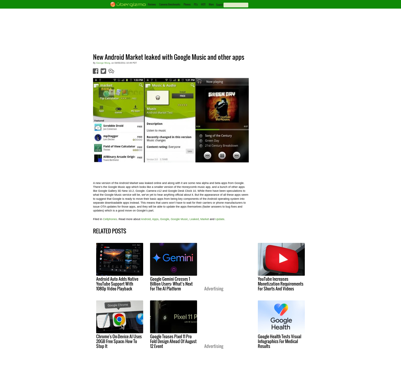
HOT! (203, 4)
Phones (187, 4)
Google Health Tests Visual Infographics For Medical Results (279, 341)
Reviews (152, 4)
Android (146, 219)
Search (219, 5)
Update (219, 219)
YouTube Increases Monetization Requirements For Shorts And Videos (280, 284)
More (211, 4)
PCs (196, 4)
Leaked (194, 219)
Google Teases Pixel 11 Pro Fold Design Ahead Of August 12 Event (173, 341)
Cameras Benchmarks (169, 4)
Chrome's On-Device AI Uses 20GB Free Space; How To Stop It (119, 341)
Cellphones (110, 219)
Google (164, 219)
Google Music (179, 219)
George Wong (103, 63)
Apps (155, 219)
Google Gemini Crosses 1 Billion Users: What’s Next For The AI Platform (171, 284)
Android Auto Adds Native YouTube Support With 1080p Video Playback (117, 284)
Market (204, 219)
